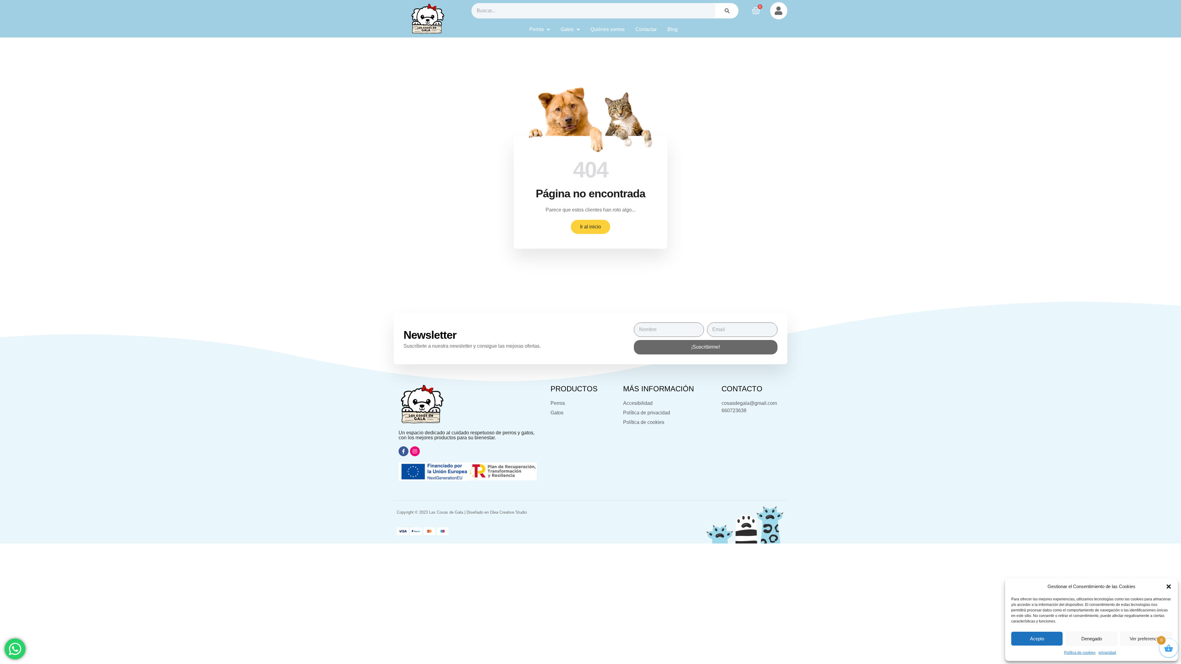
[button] (1169, 586)
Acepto (1037, 638)
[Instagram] (415, 451)
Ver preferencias (1146, 638)
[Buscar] (726, 10)
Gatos (567, 29)
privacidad (1107, 652)
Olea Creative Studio (508, 512)
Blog (672, 29)
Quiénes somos (607, 29)
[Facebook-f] (403, 451)
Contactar (646, 29)
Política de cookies (1080, 652)
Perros (536, 29)
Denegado (1091, 638)
